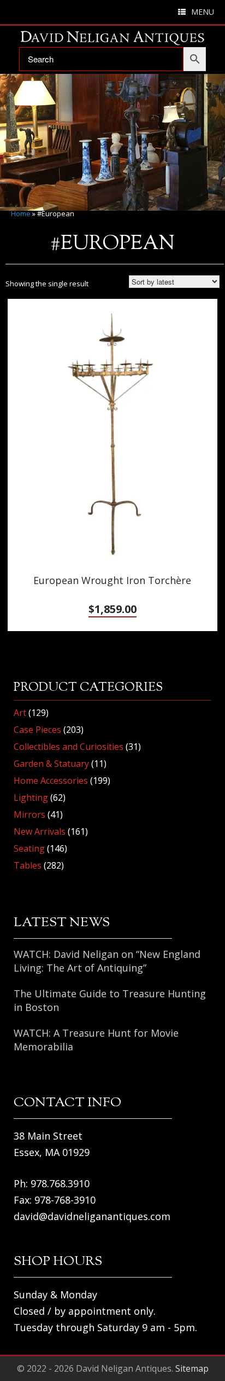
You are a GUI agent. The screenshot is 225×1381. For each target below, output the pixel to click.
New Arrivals (40, 831)
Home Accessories (51, 781)
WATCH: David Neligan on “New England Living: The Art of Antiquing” (107, 960)
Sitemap (192, 1368)
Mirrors (29, 814)
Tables (28, 865)
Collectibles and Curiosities (68, 747)
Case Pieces (37, 730)
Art (20, 713)
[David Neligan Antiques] (112, 37)
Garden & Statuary (51, 764)
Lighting (31, 797)
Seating (29, 848)
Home (21, 213)
